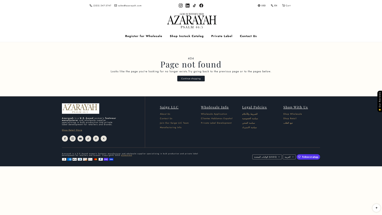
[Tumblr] (104, 139)
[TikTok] (194, 5)
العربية (288, 156)
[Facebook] (201, 5)
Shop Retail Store (72, 130)
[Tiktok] (88, 139)
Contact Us (248, 36)
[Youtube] (80, 139)
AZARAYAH (126, 155)
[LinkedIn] (188, 5)
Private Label (221, 36)
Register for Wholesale (143, 36)
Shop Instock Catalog (187, 36)
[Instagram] (181, 5)
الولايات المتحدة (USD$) (265, 156)
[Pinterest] (96, 139)
